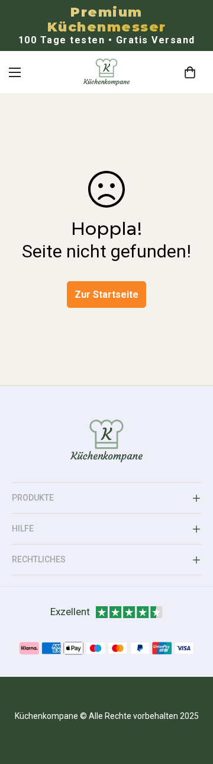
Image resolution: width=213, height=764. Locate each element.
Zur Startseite (106, 294)
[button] (190, 72)
